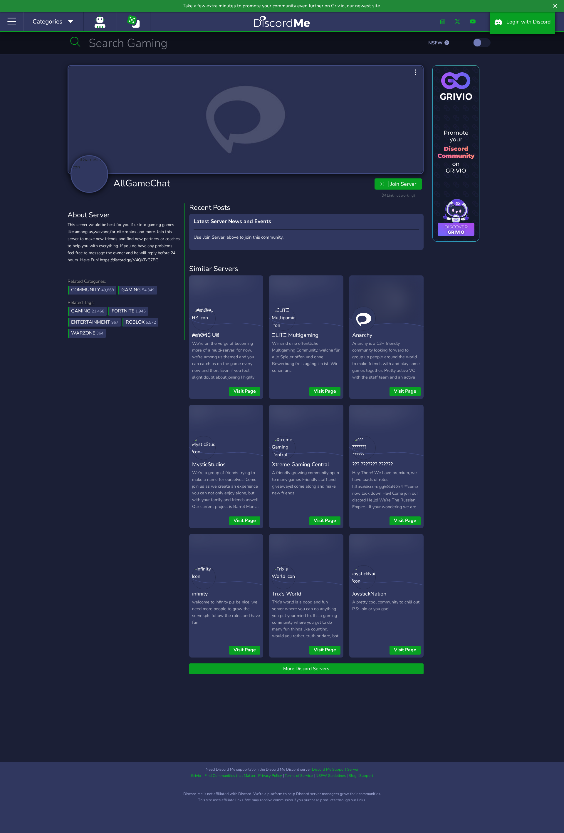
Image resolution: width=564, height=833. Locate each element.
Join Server (403, 184)
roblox (141, 322)
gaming (87, 311)
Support (366, 775)
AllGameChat (141, 183)
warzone (87, 333)
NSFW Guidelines (330, 775)
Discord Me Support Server (335, 769)
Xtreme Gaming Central (300, 464)
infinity (200, 593)
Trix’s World (286, 593)
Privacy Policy (270, 775)
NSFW (436, 43)
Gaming (138, 290)
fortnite (129, 311)
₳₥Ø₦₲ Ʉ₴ (205, 335)
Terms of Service (299, 775)
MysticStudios (209, 464)
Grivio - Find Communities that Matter (223, 775)
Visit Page (245, 391)
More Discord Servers (306, 668)
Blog (352, 775)
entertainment (94, 322)
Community (92, 290)
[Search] (75, 41)
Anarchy (362, 335)
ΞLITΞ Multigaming (295, 335)
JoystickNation (369, 593)
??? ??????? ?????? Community (372, 468)
